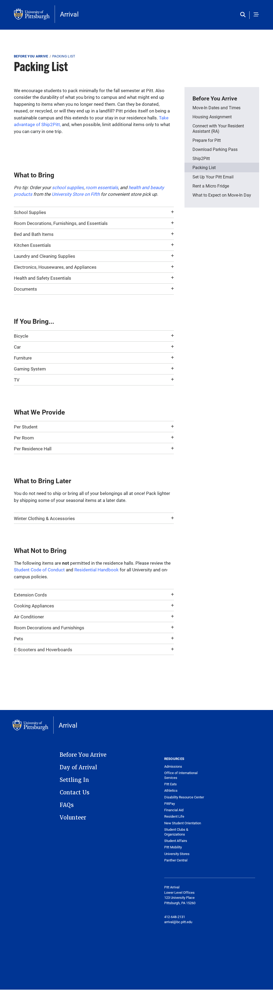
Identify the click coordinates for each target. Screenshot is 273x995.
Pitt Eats (170, 784)
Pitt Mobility (173, 847)
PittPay (169, 803)
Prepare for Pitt (206, 140)
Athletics (171, 790)
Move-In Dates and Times (216, 107)
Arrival (69, 14)
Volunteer (73, 817)
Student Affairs (175, 840)
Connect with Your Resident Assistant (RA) (218, 128)
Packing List (204, 167)
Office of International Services (181, 775)
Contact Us (74, 792)
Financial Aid (173, 810)
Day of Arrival (78, 767)
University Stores (177, 854)
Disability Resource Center (184, 797)
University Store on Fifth (76, 194)
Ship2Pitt (201, 158)
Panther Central (175, 860)
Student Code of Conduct (39, 570)
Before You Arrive (31, 56)
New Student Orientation (182, 823)
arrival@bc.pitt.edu (178, 921)
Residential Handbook (96, 570)
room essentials (102, 187)
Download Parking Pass (215, 149)
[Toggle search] (244, 15)
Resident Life (174, 816)
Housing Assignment (212, 116)
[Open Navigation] (256, 15)
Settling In (74, 780)
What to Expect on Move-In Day (221, 195)
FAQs (67, 805)
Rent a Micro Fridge (210, 186)
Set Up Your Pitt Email (213, 177)
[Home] (34, 14)
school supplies (68, 187)
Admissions (173, 766)
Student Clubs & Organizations (176, 832)
